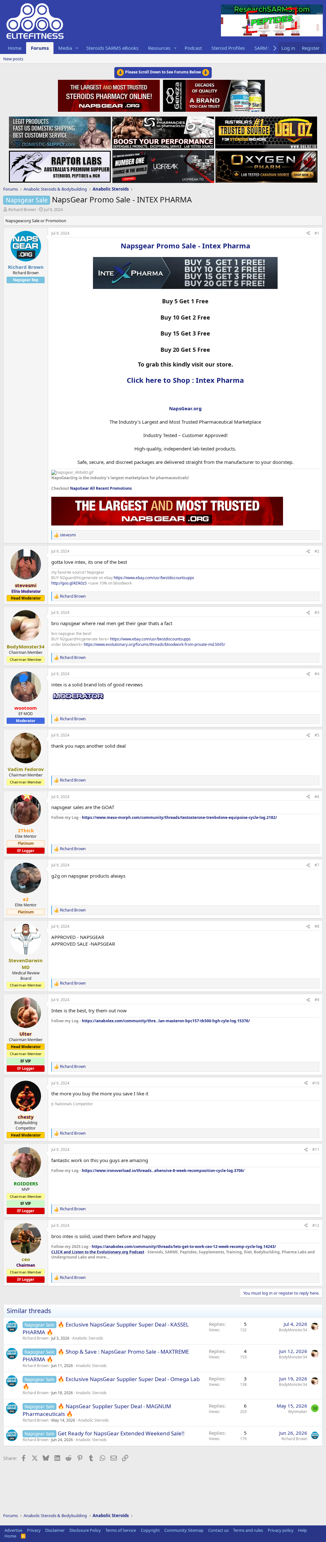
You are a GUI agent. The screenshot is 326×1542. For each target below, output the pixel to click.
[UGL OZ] (266, 130)
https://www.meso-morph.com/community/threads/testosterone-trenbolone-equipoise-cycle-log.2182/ (179, 817)
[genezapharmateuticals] (213, 95)
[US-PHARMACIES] (163, 130)
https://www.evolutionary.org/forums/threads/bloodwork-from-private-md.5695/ (154, 644)
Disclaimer (55, 1530)
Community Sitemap (183, 1530)
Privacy (34, 1530)
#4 (317, 674)
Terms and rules (248, 1530)
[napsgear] (109, 95)
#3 (317, 612)
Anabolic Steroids (87, 1338)
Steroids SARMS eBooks (112, 48)
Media (65, 48)
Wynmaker (297, 1411)
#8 (317, 926)
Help (302, 1530)
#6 (317, 796)
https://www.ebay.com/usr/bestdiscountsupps (154, 577)
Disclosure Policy (85, 1530)
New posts (13, 59)
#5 (317, 735)
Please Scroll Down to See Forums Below (163, 72)
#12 (315, 1225)
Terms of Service (120, 1530)
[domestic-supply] (60, 130)
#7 (317, 865)
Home (14, 48)
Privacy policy (281, 1530)
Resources (159, 48)
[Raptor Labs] (60, 165)
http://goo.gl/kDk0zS (69, 583)
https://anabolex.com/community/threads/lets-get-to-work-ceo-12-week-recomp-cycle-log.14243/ (184, 1246)
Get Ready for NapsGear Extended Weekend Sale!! (121, 1433)
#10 (315, 1083)
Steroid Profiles (228, 48)
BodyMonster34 (293, 1330)
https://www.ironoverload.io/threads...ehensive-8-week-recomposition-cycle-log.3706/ (163, 1170)
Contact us (218, 1530)
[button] (77, 48)
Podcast (193, 48)
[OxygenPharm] (266, 165)
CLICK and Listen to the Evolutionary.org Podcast (97, 1252)
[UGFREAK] (163, 165)
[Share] (308, 233)
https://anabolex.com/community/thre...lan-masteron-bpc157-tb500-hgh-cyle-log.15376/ (166, 1021)
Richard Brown (22, 209)
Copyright (150, 1530)
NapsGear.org (185, 408)
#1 (317, 233)
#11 (315, 1149)
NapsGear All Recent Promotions (101, 488)
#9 (317, 999)
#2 (317, 551)
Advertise (13, 1530)
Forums (40, 48)
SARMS (262, 48)
